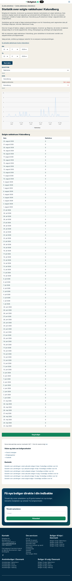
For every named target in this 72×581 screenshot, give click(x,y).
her (47, 444)
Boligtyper (5, 67)
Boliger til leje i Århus (56, 542)
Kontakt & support (31, 540)
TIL (3, 53)
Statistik (28, 550)
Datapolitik (29, 547)
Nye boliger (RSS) (31, 554)
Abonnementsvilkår (32, 542)
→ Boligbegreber (9, 455)
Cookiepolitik (30, 549)
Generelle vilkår (31, 543)
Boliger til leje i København (58, 541)
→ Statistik (7, 457)
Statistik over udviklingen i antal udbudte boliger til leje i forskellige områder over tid (31, 466)
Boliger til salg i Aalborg (45, 567)
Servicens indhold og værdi (34, 545)
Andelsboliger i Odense (9, 565)
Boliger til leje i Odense (57, 544)
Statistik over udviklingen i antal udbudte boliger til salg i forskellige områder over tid (31, 473)
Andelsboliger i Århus (8, 564)
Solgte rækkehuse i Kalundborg (25, 6)
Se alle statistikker (7, 6)
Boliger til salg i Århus (44, 564)
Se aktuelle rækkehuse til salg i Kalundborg (15, 43)
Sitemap (28, 552)
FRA (3, 46)
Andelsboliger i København (10, 562)
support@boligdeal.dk (9, 543)
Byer (3, 76)
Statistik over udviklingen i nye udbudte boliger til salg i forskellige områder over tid (30, 476)
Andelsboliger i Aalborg (9, 567)
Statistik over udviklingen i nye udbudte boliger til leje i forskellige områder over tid (30, 468)
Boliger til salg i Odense (45, 565)
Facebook (3, 555)
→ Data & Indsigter (10, 452)
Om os (28, 538)
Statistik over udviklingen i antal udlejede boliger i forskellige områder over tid (29, 471)
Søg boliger (36, 435)
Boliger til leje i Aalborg (57, 546)
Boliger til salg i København (46, 562)
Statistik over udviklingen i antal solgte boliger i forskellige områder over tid (28, 478)
